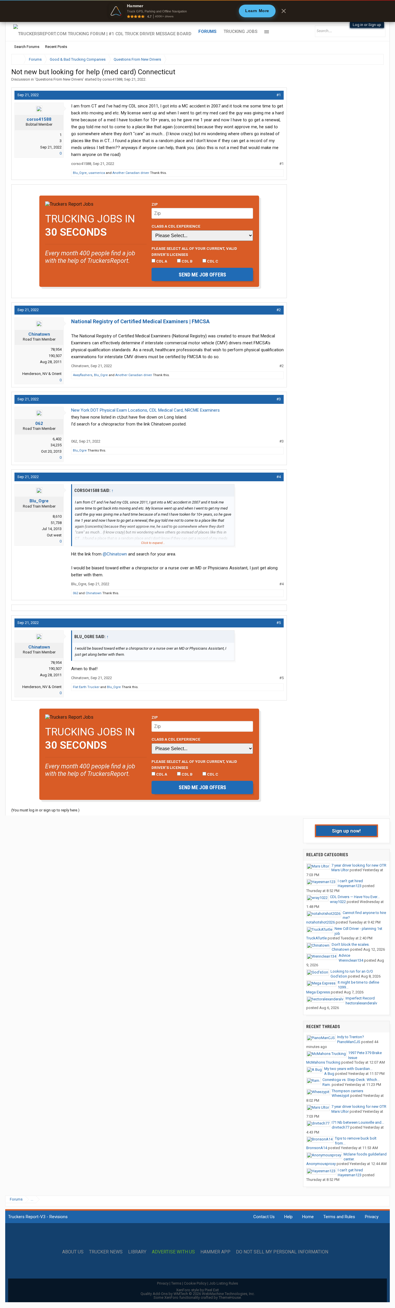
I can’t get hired (350, 881)
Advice (344, 955)
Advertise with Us (173, 1252)
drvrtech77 (340, 1127)
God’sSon (339, 976)
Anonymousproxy (321, 1164)
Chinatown (39, 334)
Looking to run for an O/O (352, 971)
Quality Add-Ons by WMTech (198, 1294)
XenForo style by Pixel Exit (197, 1290)
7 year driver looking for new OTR (358, 865)
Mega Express (318, 992)
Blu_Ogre (80, 173)
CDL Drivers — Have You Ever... (355, 897)
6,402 (57, 439)
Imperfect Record (360, 998)
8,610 (57, 516)
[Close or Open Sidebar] (368, 59)
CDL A (161, 261)
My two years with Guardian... (348, 1069)
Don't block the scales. (351, 944)
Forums (207, 31)
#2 (278, 310)
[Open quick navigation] (375, 59)
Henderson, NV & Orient (42, 373)
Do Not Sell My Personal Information (282, 1252)
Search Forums (26, 46)
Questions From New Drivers (59, 79)
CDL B (187, 261)
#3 (278, 399)
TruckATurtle (316, 938)
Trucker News (106, 1252)
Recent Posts (56, 46)
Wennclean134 (351, 960)
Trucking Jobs (240, 31)
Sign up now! (346, 831)
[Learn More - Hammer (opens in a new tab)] (197, 11)
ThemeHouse (230, 1297)
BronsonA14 (316, 1148)
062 (39, 423)
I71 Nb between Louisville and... (358, 1122)
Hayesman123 (349, 886)
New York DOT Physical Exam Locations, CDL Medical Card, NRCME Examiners (145, 410)
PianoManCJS (348, 1042)
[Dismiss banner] (283, 11)
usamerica (96, 173)
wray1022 (338, 902)
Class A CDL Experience (176, 226)
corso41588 (112, 79)
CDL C (212, 261)
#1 (278, 95)
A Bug (329, 1073)
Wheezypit (340, 1095)
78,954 (56, 349)
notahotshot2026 (320, 922)
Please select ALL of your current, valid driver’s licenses (194, 251)
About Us (73, 1252)
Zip (155, 204)
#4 (278, 477)
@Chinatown (115, 554)
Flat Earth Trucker (86, 687)
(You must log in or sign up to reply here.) (45, 810)
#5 (278, 622)
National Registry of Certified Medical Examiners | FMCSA (140, 321)
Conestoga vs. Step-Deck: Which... (351, 1079)
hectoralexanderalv (361, 1003)
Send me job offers (202, 275)
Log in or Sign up (367, 25)
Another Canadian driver (130, 173)
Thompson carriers (347, 1091)
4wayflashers (82, 375)
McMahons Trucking (323, 1062)
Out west (54, 535)
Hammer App (215, 1252)
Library (137, 1252)
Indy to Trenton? (350, 1037)
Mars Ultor (340, 870)
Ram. (326, 1084)
